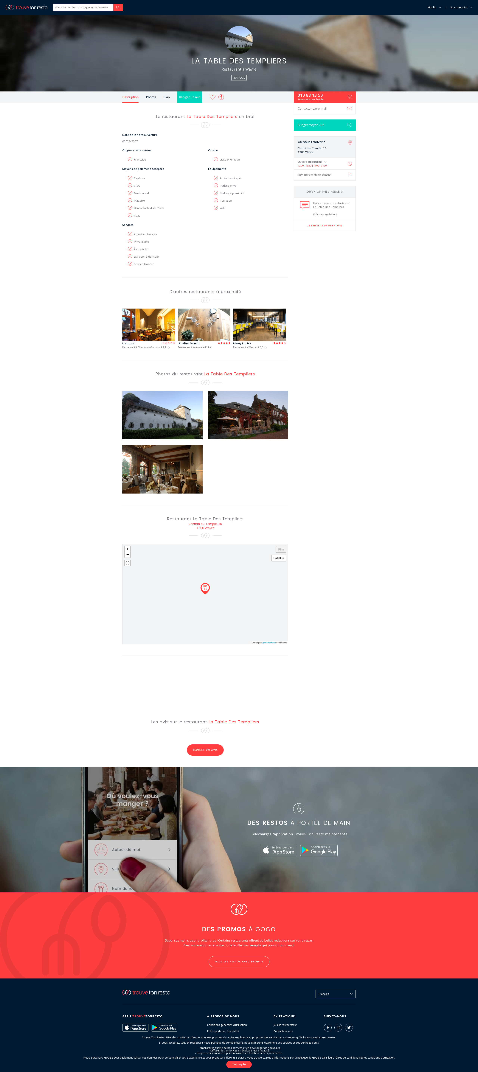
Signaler (314, 175)
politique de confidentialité (227, 1042)
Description (130, 97)
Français (324, 994)
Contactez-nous (283, 1031)
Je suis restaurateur (285, 1025)
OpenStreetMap (268, 642)
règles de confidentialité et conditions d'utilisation (364, 1057)
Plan (167, 97)
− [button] (127, 554)
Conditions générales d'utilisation (227, 1025)
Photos (151, 97)
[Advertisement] (325, 293)
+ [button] (127, 549)
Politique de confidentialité (223, 1031)
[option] (150, 329)
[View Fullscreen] (127, 563)
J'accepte (239, 1064)
